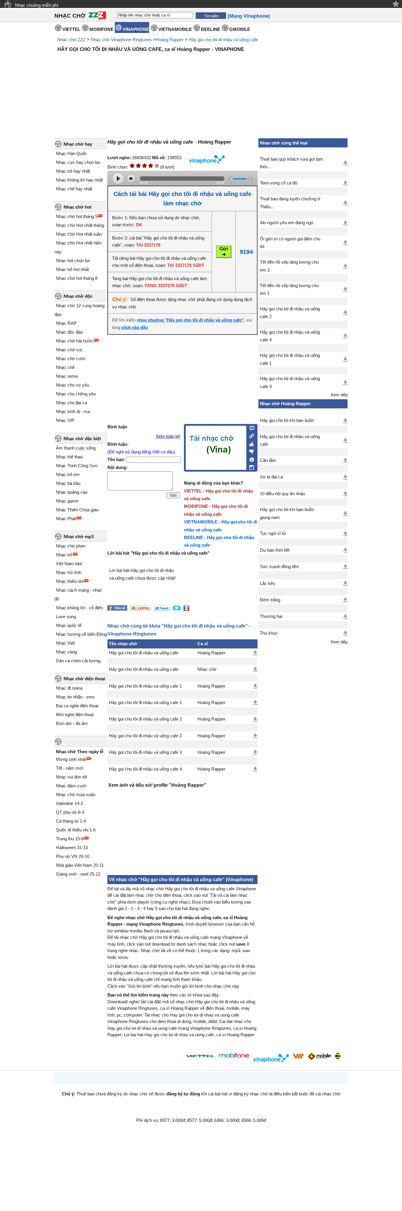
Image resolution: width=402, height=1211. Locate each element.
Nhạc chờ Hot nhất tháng (80, 225)
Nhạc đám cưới (71, 785)
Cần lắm (268, 460)
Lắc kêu (267, 583)
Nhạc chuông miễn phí (36, 5)
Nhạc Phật (66, 518)
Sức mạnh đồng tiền (279, 566)
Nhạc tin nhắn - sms (75, 696)
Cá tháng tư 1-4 (71, 821)
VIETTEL (71, 29)
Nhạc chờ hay (78, 144)
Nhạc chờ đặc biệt (82, 438)
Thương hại (271, 616)
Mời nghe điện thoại (75, 714)
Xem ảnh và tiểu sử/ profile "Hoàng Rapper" (157, 785)
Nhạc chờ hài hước (75, 340)
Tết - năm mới (69, 768)
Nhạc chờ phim (71, 545)
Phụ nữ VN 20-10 (72, 856)
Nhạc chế (65, 367)
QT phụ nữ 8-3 (70, 812)
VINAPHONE (136, 29)
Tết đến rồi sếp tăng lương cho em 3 (289, 266)
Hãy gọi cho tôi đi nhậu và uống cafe (223, 39)
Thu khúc (269, 633)
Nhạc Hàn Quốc (71, 153)
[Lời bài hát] (250, 458)
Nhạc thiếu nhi (69, 581)
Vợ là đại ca (271, 477)
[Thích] (250, 443)
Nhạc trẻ (64, 554)
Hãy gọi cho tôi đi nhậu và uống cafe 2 (145, 719)
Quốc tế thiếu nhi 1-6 (76, 829)
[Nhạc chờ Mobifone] (234, 1056)
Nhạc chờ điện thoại (84, 678)
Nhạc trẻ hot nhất (72, 269)
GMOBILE (239, 29)
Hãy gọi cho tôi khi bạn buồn (287, 420)
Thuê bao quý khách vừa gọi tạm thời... (291, 163)
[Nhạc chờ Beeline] (337, 1056)
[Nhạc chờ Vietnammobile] (298, 1056)
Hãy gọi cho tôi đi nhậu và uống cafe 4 (145, 769)
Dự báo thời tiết (275, 550)
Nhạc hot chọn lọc (73, 260)
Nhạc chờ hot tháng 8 (76, 278)
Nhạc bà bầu (68, 483)
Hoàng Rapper (170, 39)
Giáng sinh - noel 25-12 (78, 873)
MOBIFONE (101, 29)
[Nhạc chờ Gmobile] (319, 1057)
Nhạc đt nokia (69, 688)
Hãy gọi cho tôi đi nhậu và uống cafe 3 (145, 752)
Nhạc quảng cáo (71, 492)
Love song (66, 616)
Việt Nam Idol (69, 563)
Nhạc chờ (207, 669)
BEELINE (210, 29)
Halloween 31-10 (72, 847)
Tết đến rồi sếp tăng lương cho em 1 (289, 289)
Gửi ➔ (224, 251)
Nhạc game (67, 500)
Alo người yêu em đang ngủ (286, 222)
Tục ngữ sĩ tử (273, 533)
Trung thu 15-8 (70, 838)
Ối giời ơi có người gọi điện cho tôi (290, 243)
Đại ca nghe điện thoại (77, 705)
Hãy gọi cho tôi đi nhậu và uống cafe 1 (145, 686)
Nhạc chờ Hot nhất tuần (79, 234)
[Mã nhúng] (250, 435)
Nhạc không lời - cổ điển (79, 607)
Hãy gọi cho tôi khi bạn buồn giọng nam (287, 513)
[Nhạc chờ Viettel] (200, 1056)
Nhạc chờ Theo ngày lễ (79, 751)
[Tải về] (255, 653)
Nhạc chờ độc (78, 296)
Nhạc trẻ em (68, 474)
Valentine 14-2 (69, 803)
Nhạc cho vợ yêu (72, 384)
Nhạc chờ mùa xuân (75, 794)
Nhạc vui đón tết (71, 776)
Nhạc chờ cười (70, 358)
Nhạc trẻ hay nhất (73, 171)
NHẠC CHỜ (69, 16)
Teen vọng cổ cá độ (278, 183)
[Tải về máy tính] (250, 466)
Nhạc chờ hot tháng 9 (76, 216)
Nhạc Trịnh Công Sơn (77, 465)
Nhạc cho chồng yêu (76, 393)
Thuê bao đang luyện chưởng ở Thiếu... (290, 203)
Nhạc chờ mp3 (79, 536)
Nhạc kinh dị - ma (73, 411)
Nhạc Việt (65, 643)
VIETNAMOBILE (175, 29)
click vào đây (134, 327)
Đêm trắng (270, 600)
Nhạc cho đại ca (71, 402)
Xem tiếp (339, 394)
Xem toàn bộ (168, 436)
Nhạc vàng (66, 651)
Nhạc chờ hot (78, 206)
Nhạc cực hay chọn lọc (78, 162)
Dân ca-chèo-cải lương (78, 660)
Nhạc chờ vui (69, 349)
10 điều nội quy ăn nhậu (282, 493)
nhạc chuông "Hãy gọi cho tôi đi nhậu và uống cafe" (190, 320)
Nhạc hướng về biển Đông (81, 634)
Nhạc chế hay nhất (74, 188)
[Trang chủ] (7, 4)
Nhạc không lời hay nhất (79, 179)
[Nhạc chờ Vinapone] (271, 1058)
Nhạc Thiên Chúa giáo (77, 509)
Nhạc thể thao (69, 456)
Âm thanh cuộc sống (76, 447)
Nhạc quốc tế (69, 625)
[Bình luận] (250, 428)
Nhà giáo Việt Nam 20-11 (80, 865)
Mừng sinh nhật (71, 759)
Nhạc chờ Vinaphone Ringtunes (121, 39)
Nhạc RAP (66, 323)
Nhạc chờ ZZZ (71, 39)
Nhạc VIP (65, 420)
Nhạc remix (67, 376)
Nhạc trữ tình (68, 572)
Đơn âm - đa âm (72, 723)
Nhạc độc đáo (69, 332)
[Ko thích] (250, 451)
